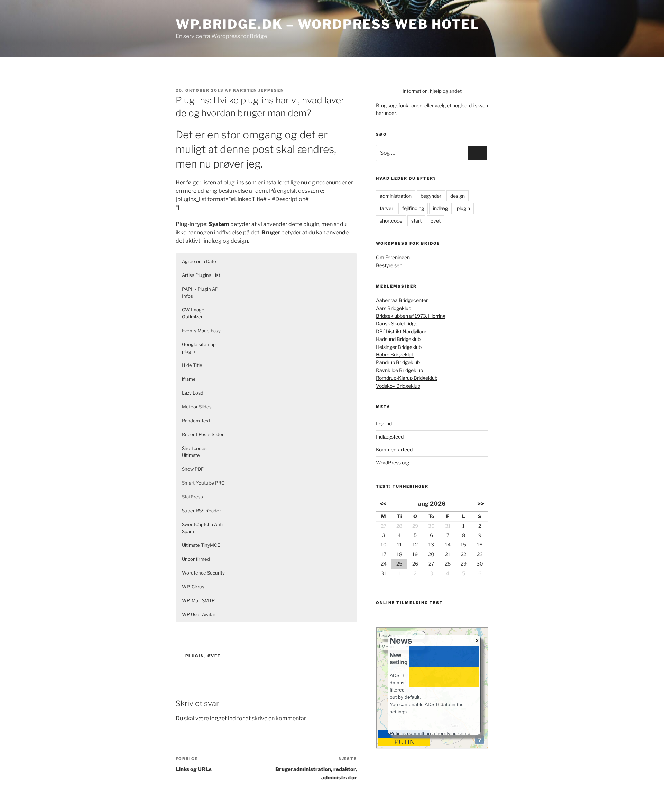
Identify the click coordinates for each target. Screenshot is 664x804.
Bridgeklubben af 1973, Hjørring (410, 316)
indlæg (440, 208)
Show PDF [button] (193, 469)
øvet (214, 655)
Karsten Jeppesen (258, 90)
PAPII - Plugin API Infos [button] (201, 292)
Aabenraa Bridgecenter (402, 300)
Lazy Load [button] (192, 393)
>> (480, 503)
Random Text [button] (196, 420)
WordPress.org (392, 463)
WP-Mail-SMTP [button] (198, 600)
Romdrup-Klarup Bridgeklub (406, 378)
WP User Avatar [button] (198, 614)
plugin (194, 655)
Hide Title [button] (192, 365)
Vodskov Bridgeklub (398, 386)
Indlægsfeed (390, 437)
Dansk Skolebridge (396, 323)
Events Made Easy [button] (201, 330)
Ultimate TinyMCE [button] (201, 545)
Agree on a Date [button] (199, 261)
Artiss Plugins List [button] (201, 275)
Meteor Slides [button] (197, 406)
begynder (431, 196)
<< (383, 503)
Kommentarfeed (394, 449)
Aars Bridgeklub (393, 308)
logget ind (223, 718)
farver (386, 208)
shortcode (391, 221)
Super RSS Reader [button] (201, 510)
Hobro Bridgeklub (395, 355)
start (416, 221)
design (457, 196)
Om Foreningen (393, 257)
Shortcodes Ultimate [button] (194, 451)
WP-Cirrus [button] (193, 586)
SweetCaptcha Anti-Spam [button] (203, 528)
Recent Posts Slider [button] (203, 434)
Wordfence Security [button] (203, 573)
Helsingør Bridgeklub (399, 347)
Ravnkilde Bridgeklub (399, 370)
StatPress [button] (192, 496)
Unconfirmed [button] (196, 559)
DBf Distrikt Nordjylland (401, 331)
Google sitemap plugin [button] (199, 348)
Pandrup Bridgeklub (398, 362)
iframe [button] (189, 379)
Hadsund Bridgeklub (398, 339)
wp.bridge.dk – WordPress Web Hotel (328, 24)
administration (396, 196)
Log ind (384, 423)
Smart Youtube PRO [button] (203, 483)
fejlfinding (413, 208)
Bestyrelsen (389, 265)
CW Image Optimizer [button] (193, 313)
